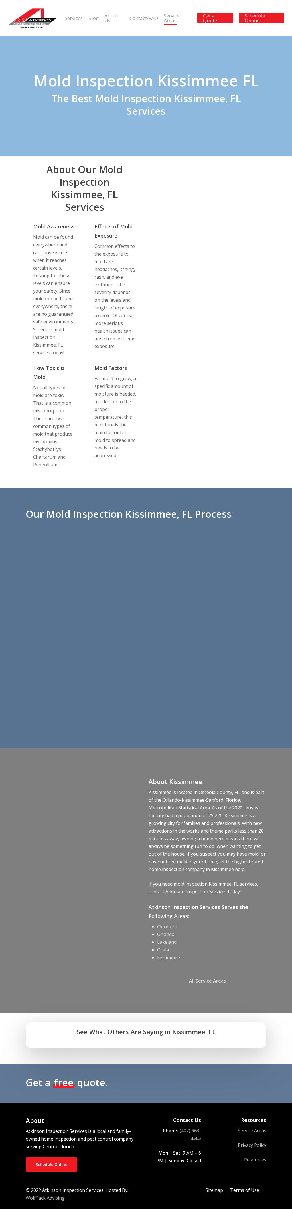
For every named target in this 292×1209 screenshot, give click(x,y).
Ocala (163, 950)
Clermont (167, 927)
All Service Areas (207, 981)
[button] (236, 1083)
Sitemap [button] (214, 1190)
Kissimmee (168, 957)
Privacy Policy (252, 1145)
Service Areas (252, 1130)
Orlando (166, 934)
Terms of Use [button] (244, 1190)
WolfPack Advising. (46, 1198)
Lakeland (167, 942)
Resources (255, 1160)
